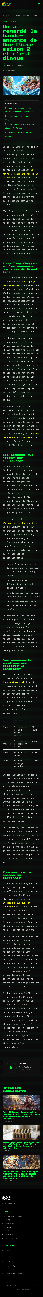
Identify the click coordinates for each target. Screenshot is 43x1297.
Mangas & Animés (30, 15)
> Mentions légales (10, 1266)
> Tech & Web (7, 1235)
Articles (16, 15)
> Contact (6, 1250)
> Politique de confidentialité (15, 1270)
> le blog (6, 1220)
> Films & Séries (9, 1238)
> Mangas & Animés (9, 1223)
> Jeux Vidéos (8, 1231)
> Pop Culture (8, 1227)
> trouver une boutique (12, 1216)
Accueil (6, 15)
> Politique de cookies (12, 1274)
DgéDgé (10, 65)
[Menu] (38, 4)
